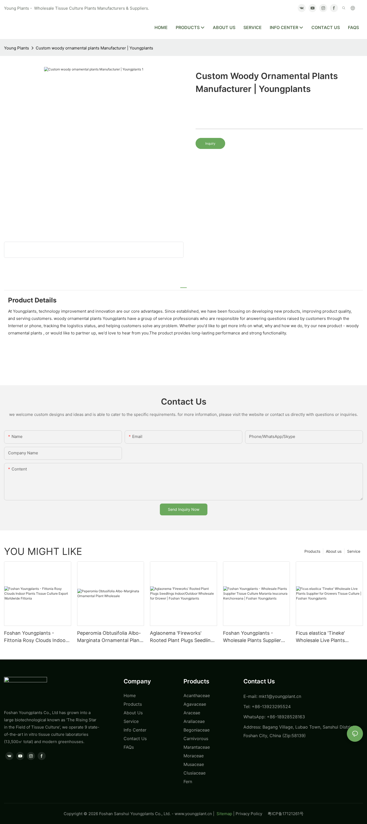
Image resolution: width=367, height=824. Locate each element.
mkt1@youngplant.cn (280, 696)
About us (333, 551)
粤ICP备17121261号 (286, 813)
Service (353, 551)
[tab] (183, 285)
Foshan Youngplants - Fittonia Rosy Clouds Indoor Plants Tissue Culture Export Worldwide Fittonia (36, 637)
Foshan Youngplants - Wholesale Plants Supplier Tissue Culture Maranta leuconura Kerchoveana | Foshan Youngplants (252, 637)
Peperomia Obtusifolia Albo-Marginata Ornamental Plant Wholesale (109, 637)
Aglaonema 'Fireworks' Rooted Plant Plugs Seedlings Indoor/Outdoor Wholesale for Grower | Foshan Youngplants (183, 637)
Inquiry (210, 143)
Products (312, 551)
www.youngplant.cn (193, 813)
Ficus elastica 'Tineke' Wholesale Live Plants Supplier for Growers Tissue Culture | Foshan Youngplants (327, 637)
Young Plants (16, 48)
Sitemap (223, 813)
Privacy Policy (252, 813)
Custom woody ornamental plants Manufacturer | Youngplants (94, 48)
